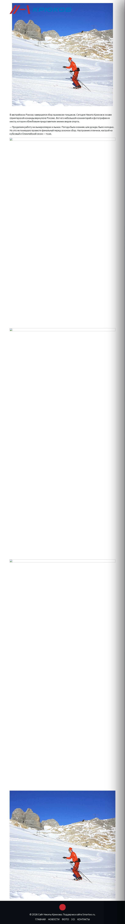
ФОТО (65, 919)
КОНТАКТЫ (83, 919)
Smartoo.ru (88, 914)
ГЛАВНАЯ (40, 919)
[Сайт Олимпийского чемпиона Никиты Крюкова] (41, 9)
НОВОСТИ (53, 919)
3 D (73, 919)
